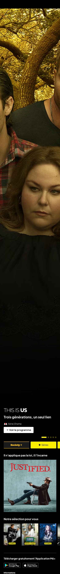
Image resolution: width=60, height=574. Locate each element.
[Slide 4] (53, 437)
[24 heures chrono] (12, 534)
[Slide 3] (50, 437)
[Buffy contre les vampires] (48, 534)
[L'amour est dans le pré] (30, 534)
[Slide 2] (48, 437)
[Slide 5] (55, 437)
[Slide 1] (44, 437)
